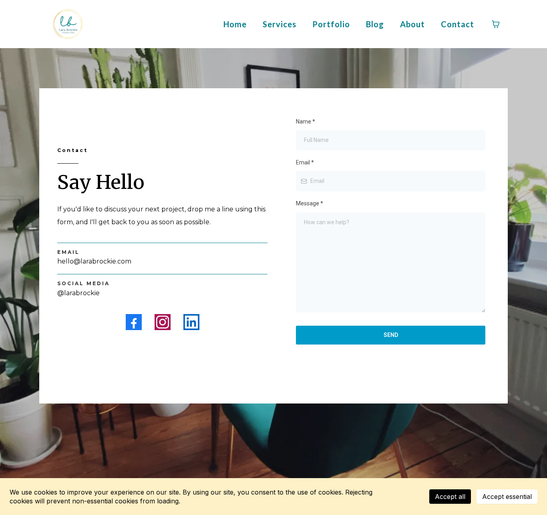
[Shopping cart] (496, 24)
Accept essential (507, 497)
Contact (457, 24)
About (412, 24)
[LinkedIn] (191, 322)
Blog (375, 24)
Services (279, 24)
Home (235, 24)
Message (309, 203)
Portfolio (331, 24)
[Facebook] (133, 322)
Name (305, 121)
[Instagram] (162, 322)
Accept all (450, 497)
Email (305, 162)
